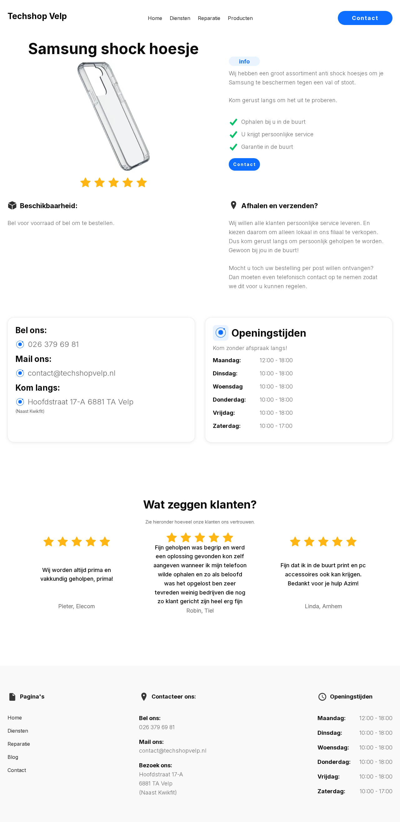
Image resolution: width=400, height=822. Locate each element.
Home (155, 18)
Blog (13, 757)
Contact (365, 18)
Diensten (180, 18)
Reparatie (209, 18)
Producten (240, 18)
